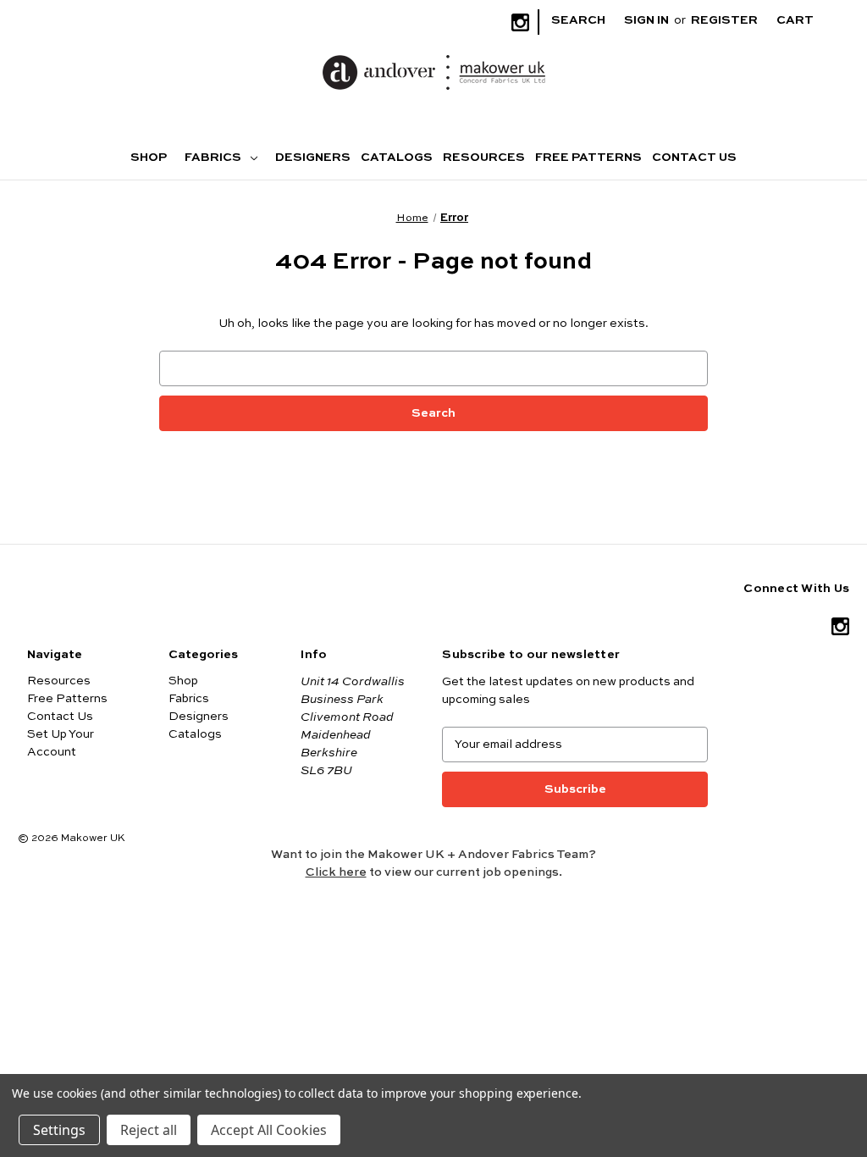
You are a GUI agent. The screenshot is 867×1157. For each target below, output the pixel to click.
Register (724, 20)
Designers (313, 157)
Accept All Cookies (269, 1130)
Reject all (148, 1130)
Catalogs (397, 157)
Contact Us (694, 157)
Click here (336, 872)
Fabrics (214, 157)
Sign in (646, 20)
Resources (484, 157)
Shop (148, 157)
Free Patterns (588, 157)
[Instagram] (520, 22)
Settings (59, 1130)
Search (578, 20)
